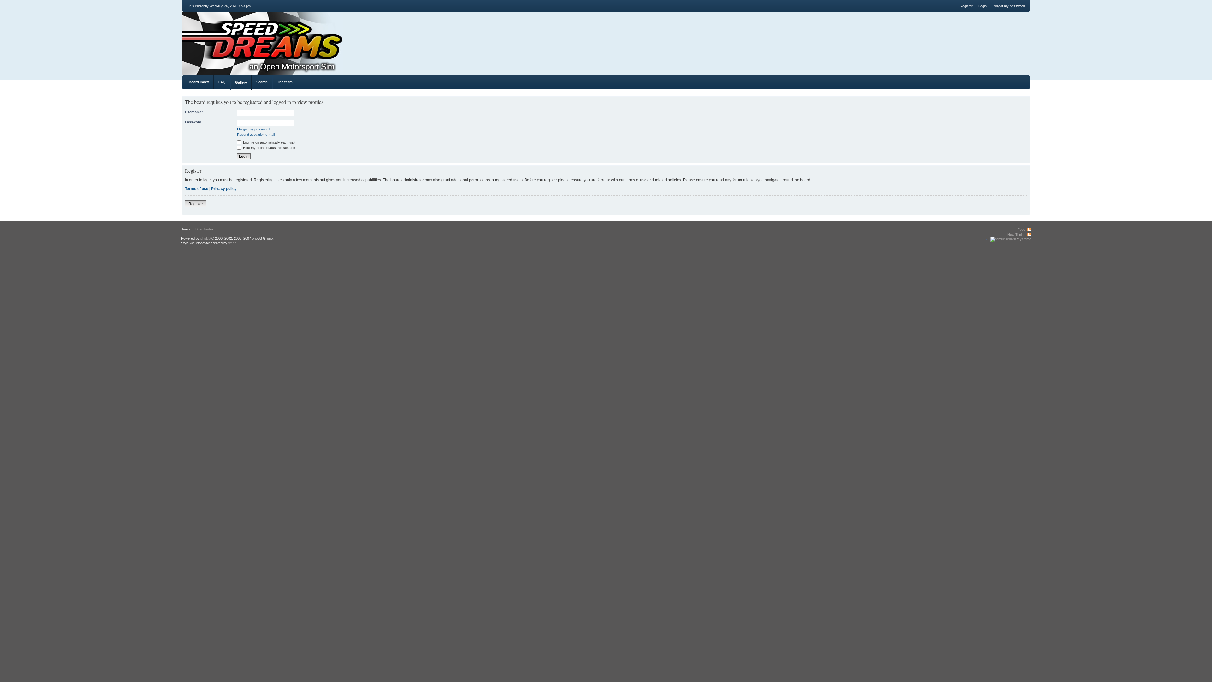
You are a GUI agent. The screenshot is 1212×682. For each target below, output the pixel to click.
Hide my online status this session (268, 148)
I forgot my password (1008, 6)
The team (285, 82)
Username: (194, 112)
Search (262, 82)
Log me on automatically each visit (268, 142)
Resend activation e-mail (256, 134)
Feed (1021, 229)
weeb (232, 243)
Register (966, 6)
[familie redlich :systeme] (1010, 239)
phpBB (205, 238)
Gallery (241, 82)
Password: (194, 122)
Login (982, 6)
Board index (199, 82)
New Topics (1016, 234)
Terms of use (196, 189)
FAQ (222, 82)
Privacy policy (224, 189)
